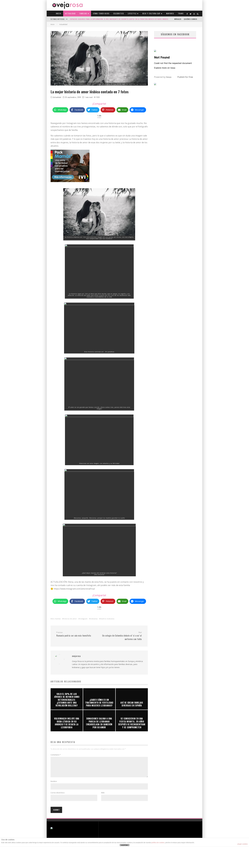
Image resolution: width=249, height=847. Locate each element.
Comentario (56, 755)
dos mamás (56, 619)
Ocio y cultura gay (151, 13)
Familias (83, 13)
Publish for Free (185, 77)
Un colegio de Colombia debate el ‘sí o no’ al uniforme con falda (122, 636)
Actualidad (70, 13)
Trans (181, 13)
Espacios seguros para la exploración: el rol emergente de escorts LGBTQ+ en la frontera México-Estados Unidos (119, 19)
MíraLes (177, 19)
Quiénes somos (190, 19)
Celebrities (118, 13)
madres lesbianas (107, 619)
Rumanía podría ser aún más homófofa (73, 634)
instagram (83, 619)
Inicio (58, 13)
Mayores (170, 13)
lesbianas (94, 619)
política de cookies (158, 843)
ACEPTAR (124, 845)
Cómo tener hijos (101, 13)
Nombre (54, 781)
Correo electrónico (58, 793)
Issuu (168, 77)
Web (103, 793)
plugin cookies (242, 844)
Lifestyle (132, 13)
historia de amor (70, 619)
